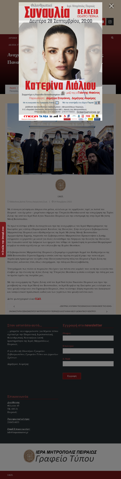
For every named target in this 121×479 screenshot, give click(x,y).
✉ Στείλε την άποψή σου (2, 240)
